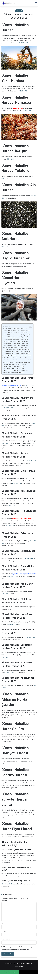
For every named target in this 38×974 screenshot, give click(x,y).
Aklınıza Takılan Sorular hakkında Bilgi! (14, 366)
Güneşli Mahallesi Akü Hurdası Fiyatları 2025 (15, 364)
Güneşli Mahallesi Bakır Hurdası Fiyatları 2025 (15, 328)
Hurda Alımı (19, 10)
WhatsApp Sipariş (9, 972)
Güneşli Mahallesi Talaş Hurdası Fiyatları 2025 (16, 345)
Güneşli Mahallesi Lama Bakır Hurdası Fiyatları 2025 (17, 356)
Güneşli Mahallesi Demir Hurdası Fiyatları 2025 (16, 332)
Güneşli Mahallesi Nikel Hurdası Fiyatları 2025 (16, 347)
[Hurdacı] (8, 3)
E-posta (4, 931)
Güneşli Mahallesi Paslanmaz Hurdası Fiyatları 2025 (17, 335)
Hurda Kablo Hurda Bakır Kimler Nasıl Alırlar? (16, 370)
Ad (2, 923)
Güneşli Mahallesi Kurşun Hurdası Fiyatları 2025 (16, 337)
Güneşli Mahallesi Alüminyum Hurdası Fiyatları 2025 (17, 330)
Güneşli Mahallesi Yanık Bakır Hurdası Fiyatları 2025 (17, 351)
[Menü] (36, 4)
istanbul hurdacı (19, 966)
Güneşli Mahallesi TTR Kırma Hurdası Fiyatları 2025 (17, 353)
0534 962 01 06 (23, 43)
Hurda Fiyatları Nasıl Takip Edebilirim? (14, 372)
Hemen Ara (28, 972)
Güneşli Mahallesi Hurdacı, (9, 884)
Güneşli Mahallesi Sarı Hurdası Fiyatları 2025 (15, 358)
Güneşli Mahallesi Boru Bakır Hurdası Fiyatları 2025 (17, 360)
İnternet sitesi (5, 939)
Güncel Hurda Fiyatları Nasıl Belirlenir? (14, 368)
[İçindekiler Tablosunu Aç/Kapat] (29, 326)
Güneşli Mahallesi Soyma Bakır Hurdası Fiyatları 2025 (18, 349)
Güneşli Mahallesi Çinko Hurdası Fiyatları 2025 (16, 339)
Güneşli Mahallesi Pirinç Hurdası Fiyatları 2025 (16, 343)
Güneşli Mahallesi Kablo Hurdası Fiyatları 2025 (16, 341)
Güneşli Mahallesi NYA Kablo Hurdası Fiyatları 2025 (17, 362)
